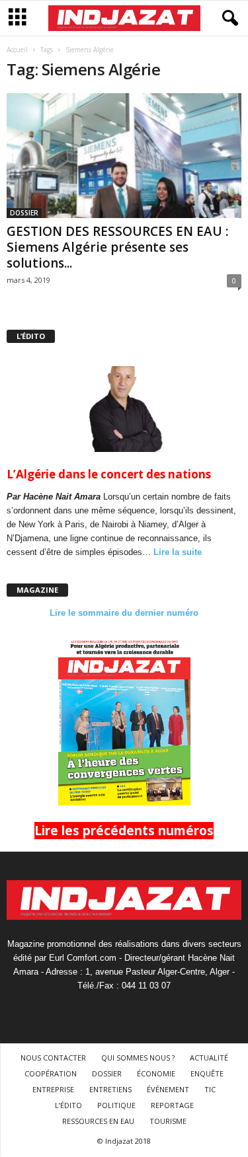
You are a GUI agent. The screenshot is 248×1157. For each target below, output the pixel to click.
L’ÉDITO (68, 1105)
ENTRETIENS (110, 1089)
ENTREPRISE (53, 1089)
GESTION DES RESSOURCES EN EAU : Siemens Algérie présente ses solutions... (117, 247)
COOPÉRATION (50, 1073)
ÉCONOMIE (156, 1073)
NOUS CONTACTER (53, 1058)
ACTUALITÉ (209, 1058)
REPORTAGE (172, 1105)
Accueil (17, 49)
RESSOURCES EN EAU (98, 1121)
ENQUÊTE (207, 1073)
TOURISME (167, 1121)
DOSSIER (24, 212)
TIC (210, 1089)
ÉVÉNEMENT (168, 1089)
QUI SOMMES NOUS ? (138, 1058)
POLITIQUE (116, 1105)
